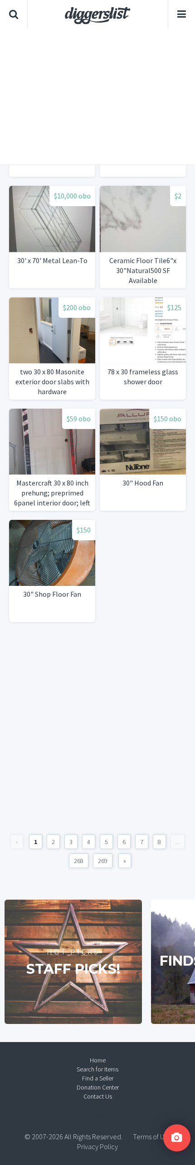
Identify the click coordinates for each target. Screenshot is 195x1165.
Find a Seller (97, 1078)
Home (98, 1060)
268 (78, 861)
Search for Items (97, 1069)
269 (102, 861)
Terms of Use (152, 1136)
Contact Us (97, 1096)
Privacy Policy (97, 1146)
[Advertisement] (97, 96)
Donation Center (98, 1087)
